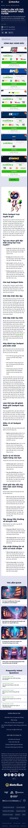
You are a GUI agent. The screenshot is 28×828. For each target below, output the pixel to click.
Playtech (11, 368)
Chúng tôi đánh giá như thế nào (13, 748)
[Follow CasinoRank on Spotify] (18, 778)
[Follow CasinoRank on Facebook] (5, 778)
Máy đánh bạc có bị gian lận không (13, 721)
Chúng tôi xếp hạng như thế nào (14, 750)
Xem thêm (13, 179)
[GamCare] (19, 796)
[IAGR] (6, 796)
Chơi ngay (14, 62)
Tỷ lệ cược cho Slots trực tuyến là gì (13, 726)
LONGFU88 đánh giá (14, 64)
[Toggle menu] (2, 1)
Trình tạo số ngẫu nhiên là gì (13, 733)
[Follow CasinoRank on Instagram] (8, 778)
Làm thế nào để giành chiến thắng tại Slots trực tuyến (12, 729)
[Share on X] (2, 32)
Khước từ (23, 826)
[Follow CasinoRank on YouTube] (15, 778)
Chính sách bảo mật (13, 745)
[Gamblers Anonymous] (11, 796)
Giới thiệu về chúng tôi (14, 743)
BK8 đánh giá (14, 86)
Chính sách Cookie (16, 826)
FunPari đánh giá (14, 108)
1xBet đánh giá (14, 130)
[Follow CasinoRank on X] (12, 778)
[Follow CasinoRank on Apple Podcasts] (22, 778)
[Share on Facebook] (6, 32)
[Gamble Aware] (11, 804)
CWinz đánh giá (14, 173)
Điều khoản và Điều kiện (6, 826)
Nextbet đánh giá (14, 152)
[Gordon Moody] (13, 800)
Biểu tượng (14, 723)
